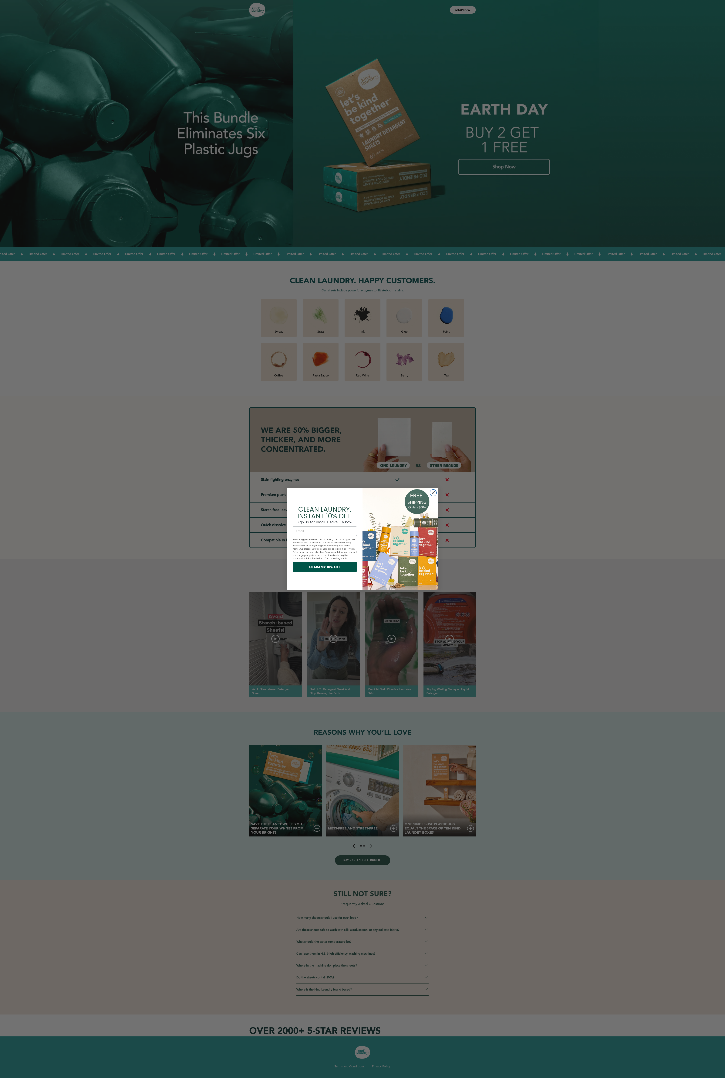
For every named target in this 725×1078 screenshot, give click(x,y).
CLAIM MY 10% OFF (325, 567)
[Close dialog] (433, 492)
